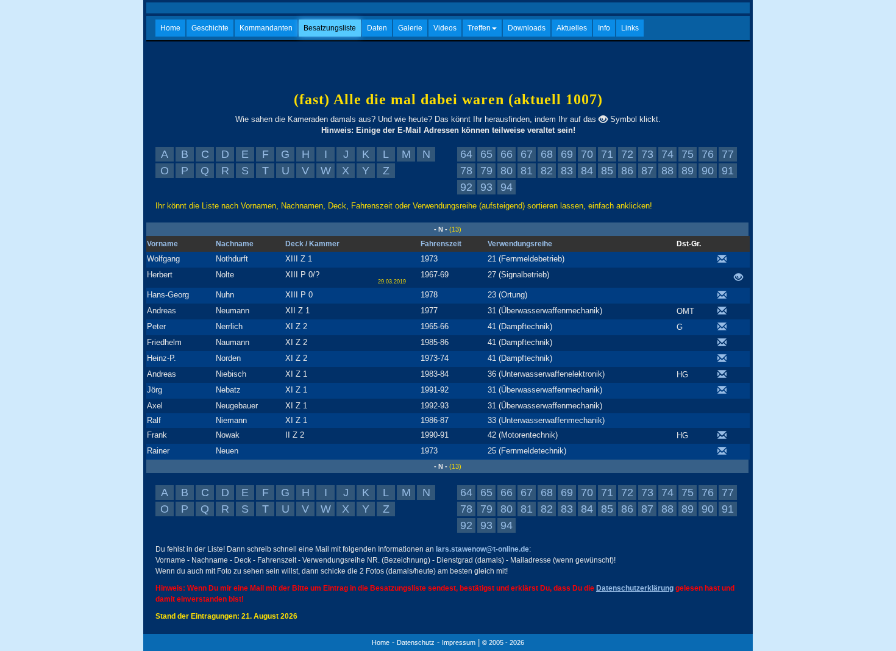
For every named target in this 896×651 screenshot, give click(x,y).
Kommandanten (266, 28)
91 (728, 170)
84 (587, 170)
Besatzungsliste (330, 28)
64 (466, 154)
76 (708, 154)
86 (627, 170)
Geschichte (210, 28)
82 (547, 170)
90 (708, 170)
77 (728, 154)
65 (486, 154)
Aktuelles (571, 28)
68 (547, 154)
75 (687, 154)
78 (466, 170)
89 (687, 170)
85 (607, 170)
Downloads (527, 28)
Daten (377, 28)
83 (567, 170)
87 (647, 170)
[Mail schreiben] (725, 259)
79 (486, 170)
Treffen (479, 28)
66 (506, 154)
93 (486, 187)
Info (604, 28)
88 (667, 170)
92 (466, 187)
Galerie (410, 28)
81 (527, 170)
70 (587, 154)
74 (667, 154)
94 (506, 187)
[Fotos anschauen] (741, 277)
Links (630, 28)
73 (647, 154)
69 (567, 154)
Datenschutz (416, 642)
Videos (445, 28)
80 (506, 170)
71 (607, 154)
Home (170, 28)
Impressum (458, 642)
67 (527, 154)
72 (627, 154)
